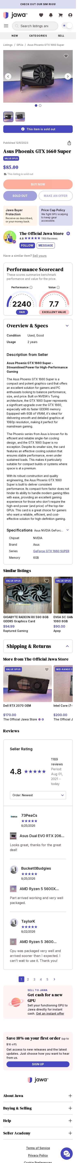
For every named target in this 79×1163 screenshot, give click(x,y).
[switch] (67, 25)
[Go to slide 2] (40, 105)
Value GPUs (11, 158)
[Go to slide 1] (36, 105)
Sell (61, 35)
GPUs (20, 44)
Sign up (38, 1064)
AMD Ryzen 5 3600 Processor (36, 942)
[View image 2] (20, 117)
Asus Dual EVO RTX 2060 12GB (42, 836)
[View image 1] (8, 117)
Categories (38, 35)
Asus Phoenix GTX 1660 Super (45, 44)
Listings (8, 44)
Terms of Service (38, 1148)
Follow (27, 245)
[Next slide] (68, 76)
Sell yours (40, 255)
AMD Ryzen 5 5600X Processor (38, 889)
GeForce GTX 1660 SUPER (51, 551)
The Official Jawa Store (41, 233)
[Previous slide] (8, 76)
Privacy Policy (38, 1155)
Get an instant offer (50, 1013)
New (15, 35)
